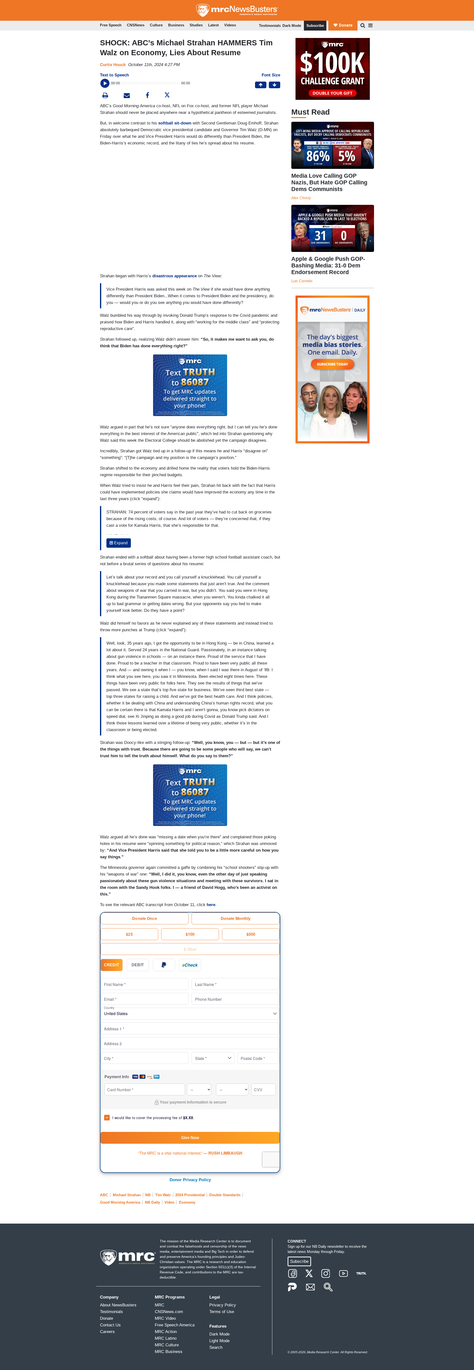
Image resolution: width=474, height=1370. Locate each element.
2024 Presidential (190, 1195)
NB (148, 1195)
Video (169, 1202)
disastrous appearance (174, 276)
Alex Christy (301, 198)
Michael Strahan (127, 1195)
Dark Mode (291, 25)
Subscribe (315, 25)
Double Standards (224, 1195)
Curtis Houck (113, 64)
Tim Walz (163, 1195)
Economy (187, 1202)
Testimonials (270, 25)
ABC (104, 1195)
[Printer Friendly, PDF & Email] (126, 96)
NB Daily (152, 1202)
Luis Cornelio (301, 281)
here (211, 904)
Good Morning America (120, 1202)
